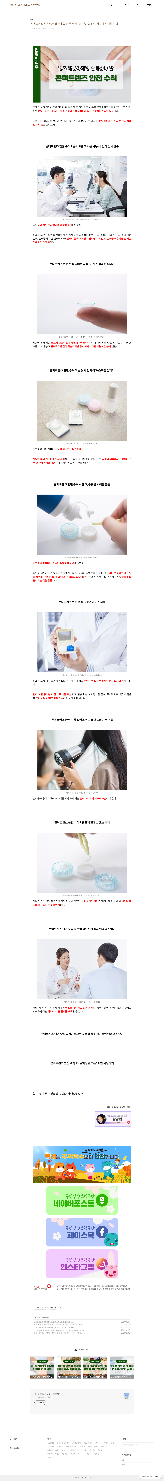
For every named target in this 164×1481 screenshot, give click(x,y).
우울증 (93, 1450)
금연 (90, 1447)
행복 (96, 1447)
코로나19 (85, 1450)
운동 (113, 1443)
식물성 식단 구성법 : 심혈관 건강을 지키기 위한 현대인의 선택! (54, 1327)
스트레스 (51, 1443)
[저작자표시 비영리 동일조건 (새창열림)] (61, 1308)
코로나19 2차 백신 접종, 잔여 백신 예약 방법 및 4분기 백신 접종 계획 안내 (57, 1330)
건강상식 (82, 1447)
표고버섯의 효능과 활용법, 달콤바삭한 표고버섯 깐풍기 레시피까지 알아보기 (58, 1333)
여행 (100, 1450)
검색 (151, 1444)
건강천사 (66, 1454)
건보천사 (97, 1454)
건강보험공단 (77, 1443)
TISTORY (83, 1478)
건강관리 (75, 1450)
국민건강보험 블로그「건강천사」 (25, 4)
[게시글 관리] (44, 1307)
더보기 (49, 1458)
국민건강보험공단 (63, 1443)
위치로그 (140, 5)
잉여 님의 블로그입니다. (42, 1398)
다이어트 (81, 1454)
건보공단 (61, 1447)
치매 (97, 1443)
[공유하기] (41, 1307)
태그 (118, 5)
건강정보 (66, 1450)
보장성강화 (88, 1443)
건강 (35, 1317)
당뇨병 (50, 1454)
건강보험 (51, 1447)
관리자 (90, 1478)
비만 (57, 1450)
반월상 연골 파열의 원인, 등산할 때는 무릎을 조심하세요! (52, 1322)
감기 (89, 1454)
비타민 (50, 1450)
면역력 (104, 1447)
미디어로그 (128, 5)
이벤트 (108, 1450)
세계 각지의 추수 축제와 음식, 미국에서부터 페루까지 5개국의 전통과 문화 (58, 1325)
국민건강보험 (71, 1447)
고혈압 (112, 1447)
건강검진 (105, 1443)
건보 (73, 1454)
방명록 (149, 5)
